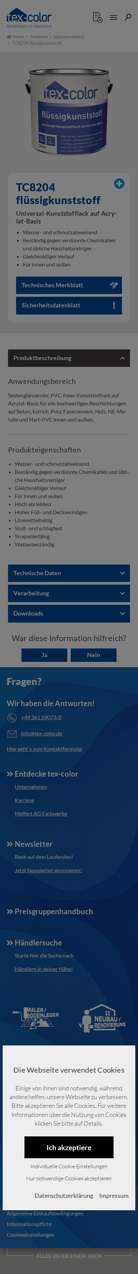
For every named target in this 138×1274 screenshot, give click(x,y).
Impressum (114, 1195)
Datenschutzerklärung (63, 1195)
